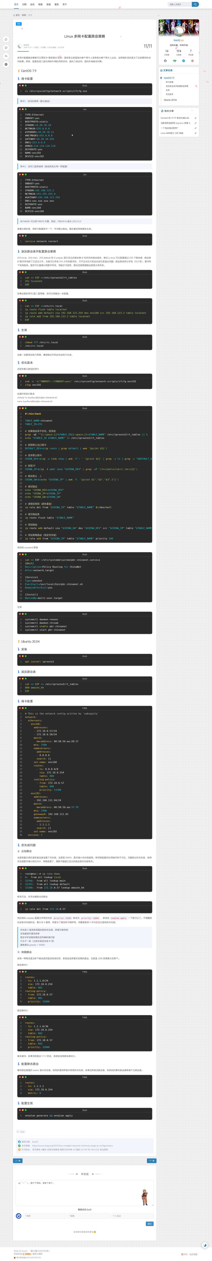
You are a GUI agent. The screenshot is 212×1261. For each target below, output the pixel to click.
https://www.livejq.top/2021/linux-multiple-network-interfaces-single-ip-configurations (72, 1145)
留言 (57, 4)
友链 (48, 4)
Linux (22, 1132)
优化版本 (169, 94)
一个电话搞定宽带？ (170, 128)
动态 (32, 4)
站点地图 (194, 1254)
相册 (40, 4)
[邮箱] (192, 60)
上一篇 (17, 1160)
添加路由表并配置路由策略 (177, 86)
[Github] (165, 60)
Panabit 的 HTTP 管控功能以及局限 (176, 118)
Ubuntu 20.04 (170, 100)
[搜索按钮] (195, 4)
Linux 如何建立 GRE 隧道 (172, 133)
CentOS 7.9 (169, 78)
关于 (65, 4)
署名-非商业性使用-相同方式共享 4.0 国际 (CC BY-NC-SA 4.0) (70, 1149)
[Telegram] (183, 61)
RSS (185, 1254)
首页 (16, 4)
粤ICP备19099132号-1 (40, 1251)
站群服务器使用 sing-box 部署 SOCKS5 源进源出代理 (176, 123)
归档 (24, 4)
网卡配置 (169, 82)
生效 (168, 90)
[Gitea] (174, 61)
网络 (24, 15)
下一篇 (151, 1160)
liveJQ (26, 45)
